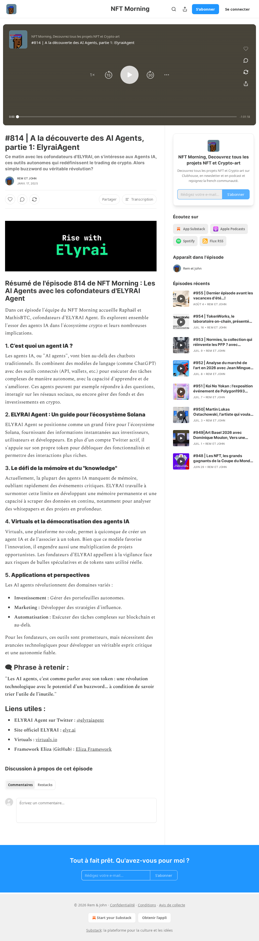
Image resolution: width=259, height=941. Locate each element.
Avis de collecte (172, 905)
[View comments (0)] (246, 60)
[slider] (127, 116)
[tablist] (30, 785)
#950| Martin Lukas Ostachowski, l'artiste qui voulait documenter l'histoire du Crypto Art (223, 412)
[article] (213, 299)
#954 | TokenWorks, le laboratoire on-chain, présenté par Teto (221, 319)
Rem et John (26, 178)
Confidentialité (122, 905)
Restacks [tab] (45, 785)
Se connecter (237, 9)
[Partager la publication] (185, 9)
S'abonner (205, 9)
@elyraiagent (90, 720)
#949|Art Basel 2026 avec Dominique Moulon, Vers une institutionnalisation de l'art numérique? (219, 435)
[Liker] (10, 199)
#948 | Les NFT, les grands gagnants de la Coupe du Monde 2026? (222, 458)
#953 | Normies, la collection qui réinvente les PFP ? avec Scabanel (222, 342)
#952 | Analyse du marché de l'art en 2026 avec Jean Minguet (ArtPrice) (222, 365)
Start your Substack (114, 917)
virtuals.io (46, 739)
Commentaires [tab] (20, 785)
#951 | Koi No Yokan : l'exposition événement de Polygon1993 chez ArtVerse (223, 389)
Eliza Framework (94, 749)
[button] (92, 75)
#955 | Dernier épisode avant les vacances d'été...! (223, 295)
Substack (93, 930)
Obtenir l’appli (154, 917)
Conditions (147, 905)
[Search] (174, 9)
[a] (181, 299)
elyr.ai (69, 730)
